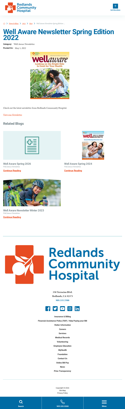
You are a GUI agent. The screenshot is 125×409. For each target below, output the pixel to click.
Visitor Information (62, 325)
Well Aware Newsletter (24, 44)
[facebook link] (47, 308)
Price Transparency (62, 371)
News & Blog (13, 23)
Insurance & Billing (62, 316)
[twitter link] (55, 308)
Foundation (63, 354)
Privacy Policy (62, 393)
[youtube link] (62, 308)
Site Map (62, 390)
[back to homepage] (4, 24)
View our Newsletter (12, 114)
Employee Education (62, 346)
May (31, 23)
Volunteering (62, 342)
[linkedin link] (77, 308)
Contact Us (62, 358)
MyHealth (62, 350)
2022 (24, 23)
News (62, 367)
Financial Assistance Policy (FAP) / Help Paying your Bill (62, 321)
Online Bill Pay (62, 363)
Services (62, 333)
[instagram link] (69, 308)
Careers (62, 329)
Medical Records (62, 337)
